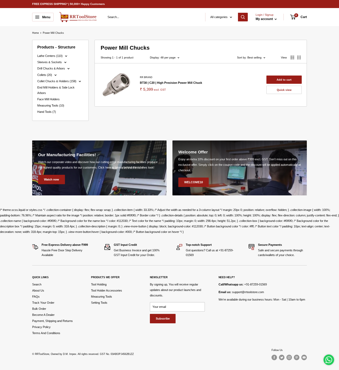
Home (35, 32)
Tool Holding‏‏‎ (99, 284)
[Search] (243, 17)
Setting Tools (99, 302)
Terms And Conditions (46, 333)
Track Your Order (43, 302)
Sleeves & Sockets (50, 62)
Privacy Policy (41, 327)
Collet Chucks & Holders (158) (57, 81)
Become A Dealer (43, 314)
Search (36, 284)
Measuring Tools (101, 296)
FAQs (36, 296)
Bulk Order (39, 308)
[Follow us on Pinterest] (296, 357)
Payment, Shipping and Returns (52, 321)
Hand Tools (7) (46, 111)
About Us (38, 290)
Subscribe (163, 318)
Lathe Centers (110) (50, 55)
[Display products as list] (292, 57)
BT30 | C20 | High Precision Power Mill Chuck (171, 82)
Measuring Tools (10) (50, 105)
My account (265, 19)
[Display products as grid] (299, 57)
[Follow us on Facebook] (274, 357)
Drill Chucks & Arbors (51, 68)
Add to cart (284, 79)
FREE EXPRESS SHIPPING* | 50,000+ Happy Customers (68, 3)
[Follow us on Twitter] (281, 357)
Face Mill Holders (48, 99)
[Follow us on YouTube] (304, 357)
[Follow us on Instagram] (289, 357)
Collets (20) (45, 75)
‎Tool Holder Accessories (106, 290)
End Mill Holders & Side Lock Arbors (56, 90)
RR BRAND (146, 77)
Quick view (284, 89)
